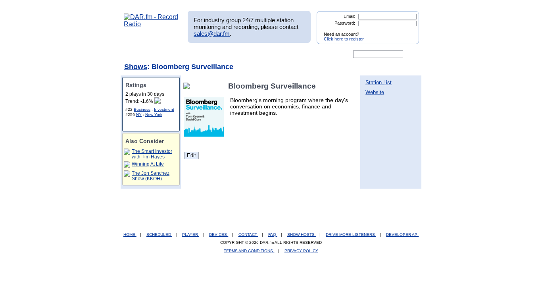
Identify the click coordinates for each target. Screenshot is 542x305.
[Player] (215, 54)
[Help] (247, 54)
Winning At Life (148, 164)
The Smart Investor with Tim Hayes (152, 154)
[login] (407, 31)
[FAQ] (277, 54)
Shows (135, 67)
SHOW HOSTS (301, 234)
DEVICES (218, 234)
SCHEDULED (159, 234)
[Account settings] (309, 54)
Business (142, 109)
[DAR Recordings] (176, 54)
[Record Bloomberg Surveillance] (188, 86)
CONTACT (248, 234)
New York (153, 114)
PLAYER (190, 234)
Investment (164, 109)
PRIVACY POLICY (301, 251)
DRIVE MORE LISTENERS (351, 234)
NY (139, 114)
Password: (344, 23)
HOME (129, 234)
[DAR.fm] (151, 24)
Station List (378, 82)
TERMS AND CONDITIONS (249, 251)
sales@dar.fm (212, 33)
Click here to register (344, 39)
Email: (349, 16)
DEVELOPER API (402, 234)
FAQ (272, 234)
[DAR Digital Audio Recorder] (137, 54)
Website (374, 92)
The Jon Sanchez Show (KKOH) (150, 175)
